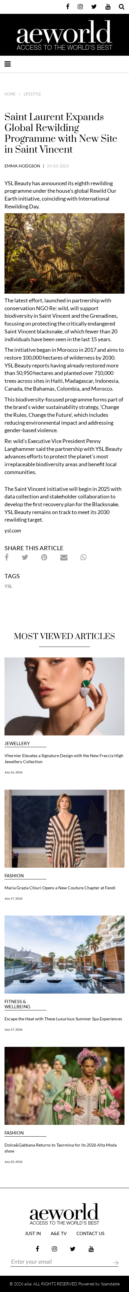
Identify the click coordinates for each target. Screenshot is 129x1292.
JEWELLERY (17, 743)
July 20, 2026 (13, 1161)
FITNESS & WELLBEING (17, 1004)
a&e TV (59, 1233)
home (10, 94)
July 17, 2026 (13, 898)
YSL (8, 586)
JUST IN (33, 1233)
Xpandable (110, 1283)
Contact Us (90, 1233)
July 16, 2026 (13, 772)
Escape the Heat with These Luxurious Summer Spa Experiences (63, 1018)
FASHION (14, 875)
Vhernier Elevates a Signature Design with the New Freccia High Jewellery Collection (63, 758)
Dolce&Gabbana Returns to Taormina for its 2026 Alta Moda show (60, 1147)
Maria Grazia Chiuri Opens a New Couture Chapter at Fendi (60, 887)
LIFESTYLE (32, 94)
